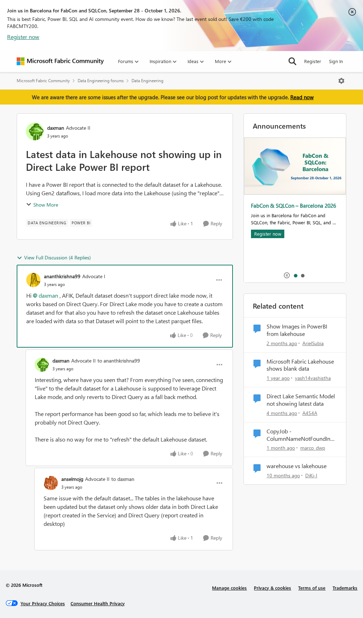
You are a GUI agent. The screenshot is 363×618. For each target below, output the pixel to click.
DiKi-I (311, 475)
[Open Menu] (341, 81)
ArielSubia (313, 343)
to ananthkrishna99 (118, 360)
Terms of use (311, 588)
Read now (302, 97)
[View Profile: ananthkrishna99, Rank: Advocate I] (33, 280)
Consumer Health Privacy (98, 603)
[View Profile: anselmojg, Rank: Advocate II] (51, 483)
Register (312, 61)
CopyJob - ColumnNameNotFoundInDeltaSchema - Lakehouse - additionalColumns (302, 435)
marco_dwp (312, 447)
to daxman (122, 479)
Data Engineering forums (101, 80)
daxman (55, 127)
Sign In (336, 61)
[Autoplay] (286, 275)
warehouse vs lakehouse (296, 466)
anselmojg (72, 479)
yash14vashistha (313, 378)
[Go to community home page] (60, 61)
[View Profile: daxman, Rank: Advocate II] (35, 131)
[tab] (295, 275)
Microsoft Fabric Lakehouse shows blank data (300, 365)
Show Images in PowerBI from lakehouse (297, 330)
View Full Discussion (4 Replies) (57, 257)
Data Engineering (147, 80)
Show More (45, 204)
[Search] (292, 61)
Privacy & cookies (272, 588)
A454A (309, 413)
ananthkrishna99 (62, 276)
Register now (23, 36)
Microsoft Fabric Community (43, 80)
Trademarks (345, 588)
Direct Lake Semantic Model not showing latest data (301, 400)
